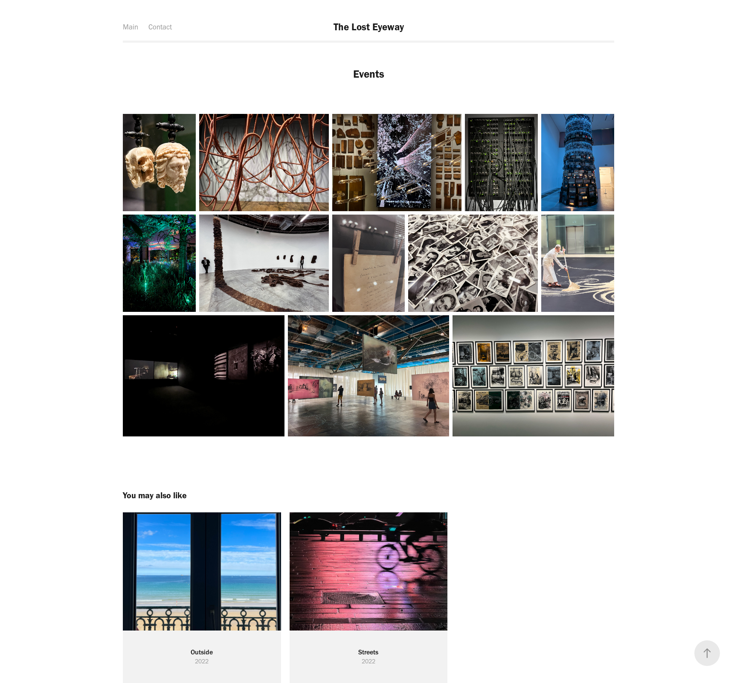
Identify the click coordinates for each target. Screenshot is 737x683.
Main (130, 27)
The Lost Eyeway (369, 27)
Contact (160, 27)
